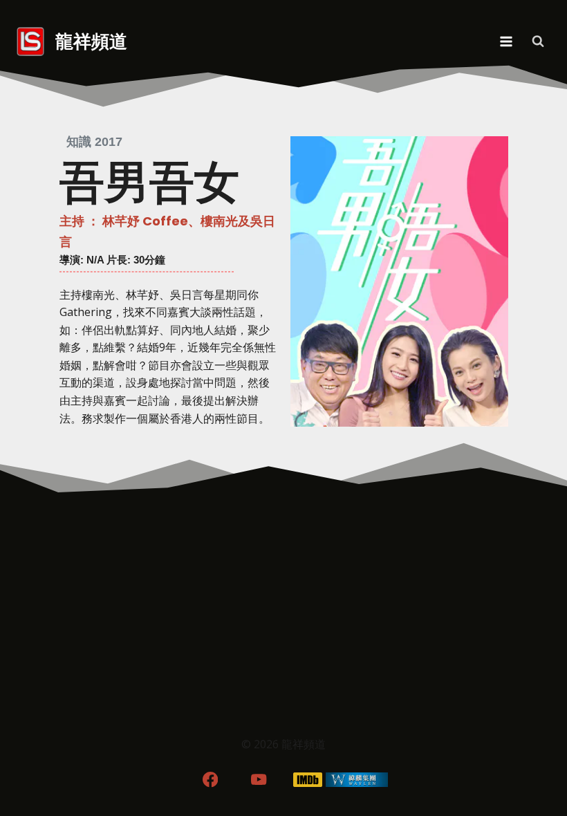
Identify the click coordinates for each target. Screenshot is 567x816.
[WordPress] (357, 779)
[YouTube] (259, 779)
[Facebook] (209, 779)
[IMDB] (308, 779)
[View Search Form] (538, 41)
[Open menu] (506, 41)
